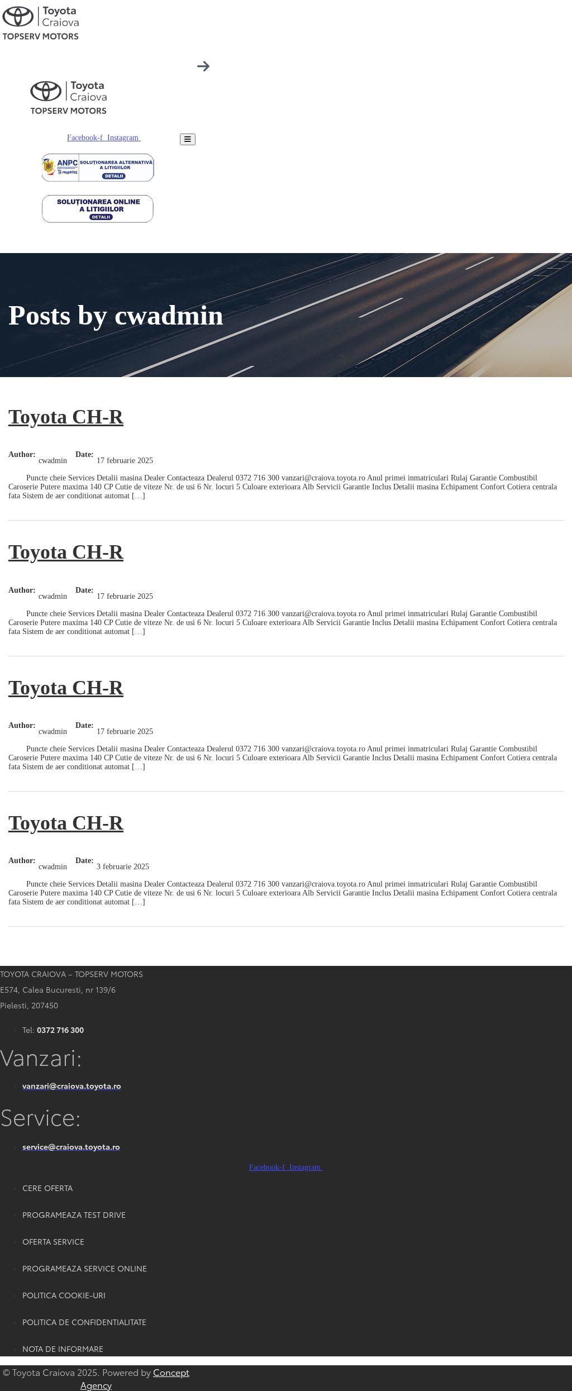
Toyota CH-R (65, 417)
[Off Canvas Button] (203, 66)
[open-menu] (188, 139)
